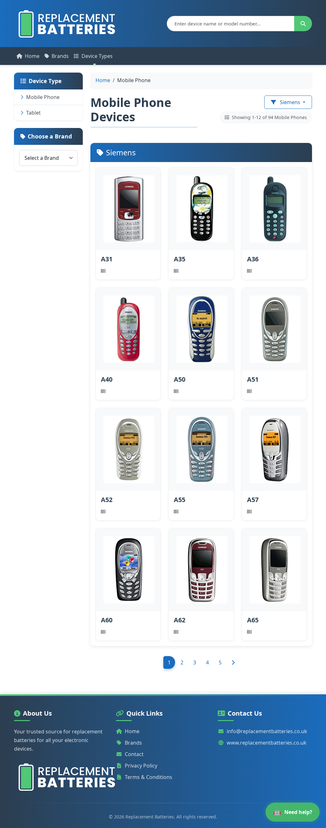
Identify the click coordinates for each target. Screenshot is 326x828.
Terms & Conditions (148, 777)
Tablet (33, 112)
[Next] (233, 662)
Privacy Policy (141, 765)
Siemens (290, 102)
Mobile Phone (43, 97)
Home (32, 56)
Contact (134, 754)
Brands (60, 56)
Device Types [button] (97, 56)
